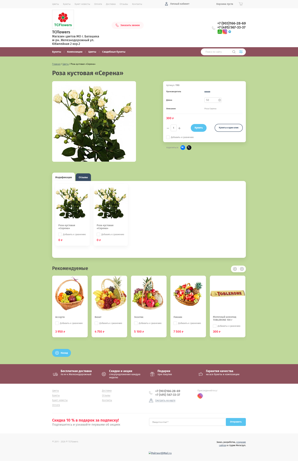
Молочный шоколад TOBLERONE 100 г (224, 318)
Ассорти (60, 317)
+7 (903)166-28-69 (231, 23)
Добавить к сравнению (182, 137)
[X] (189, 147)
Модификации (63, 177)
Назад (64, 352)
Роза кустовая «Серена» (66, 227)
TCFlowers (61, 32)
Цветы (65, 64)
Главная (56, 64)
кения (207, 91)
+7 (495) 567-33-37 (231, 27)
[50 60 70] (212, 100)
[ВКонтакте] (183, 147)
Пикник (178, 317)
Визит (98, 317)
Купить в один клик (229, 127)
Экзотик (138, 317)
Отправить (236, 421)
